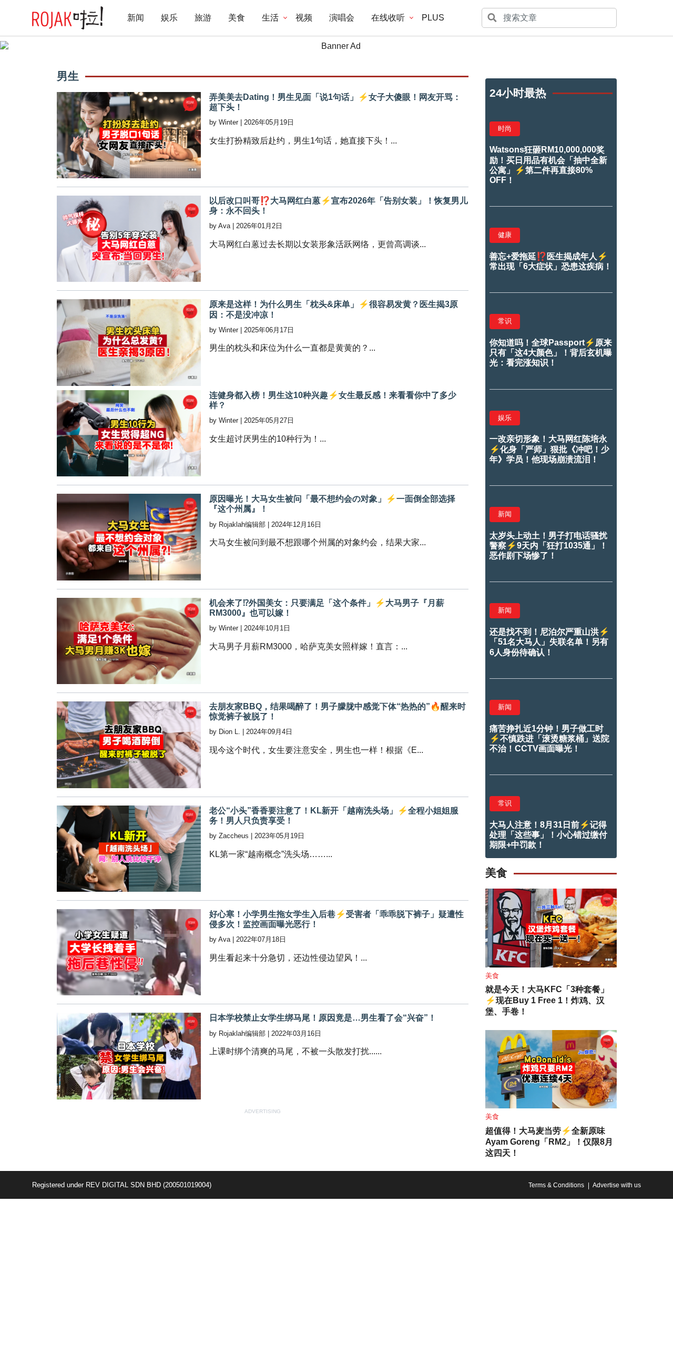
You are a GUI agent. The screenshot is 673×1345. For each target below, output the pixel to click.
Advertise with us (617, 1185)
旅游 (203, 17)
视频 (303, 17)
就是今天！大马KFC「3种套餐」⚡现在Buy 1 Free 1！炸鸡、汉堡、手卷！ (547, 1000)
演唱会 (341, 17)
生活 (270, 17)
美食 (236, 17)
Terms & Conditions (556, 1185)
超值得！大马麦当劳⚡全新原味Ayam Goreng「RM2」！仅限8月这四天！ (549, 1141)
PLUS (433, 17)
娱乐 (169, 17)
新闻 (135, 17)
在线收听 (388, 17)
